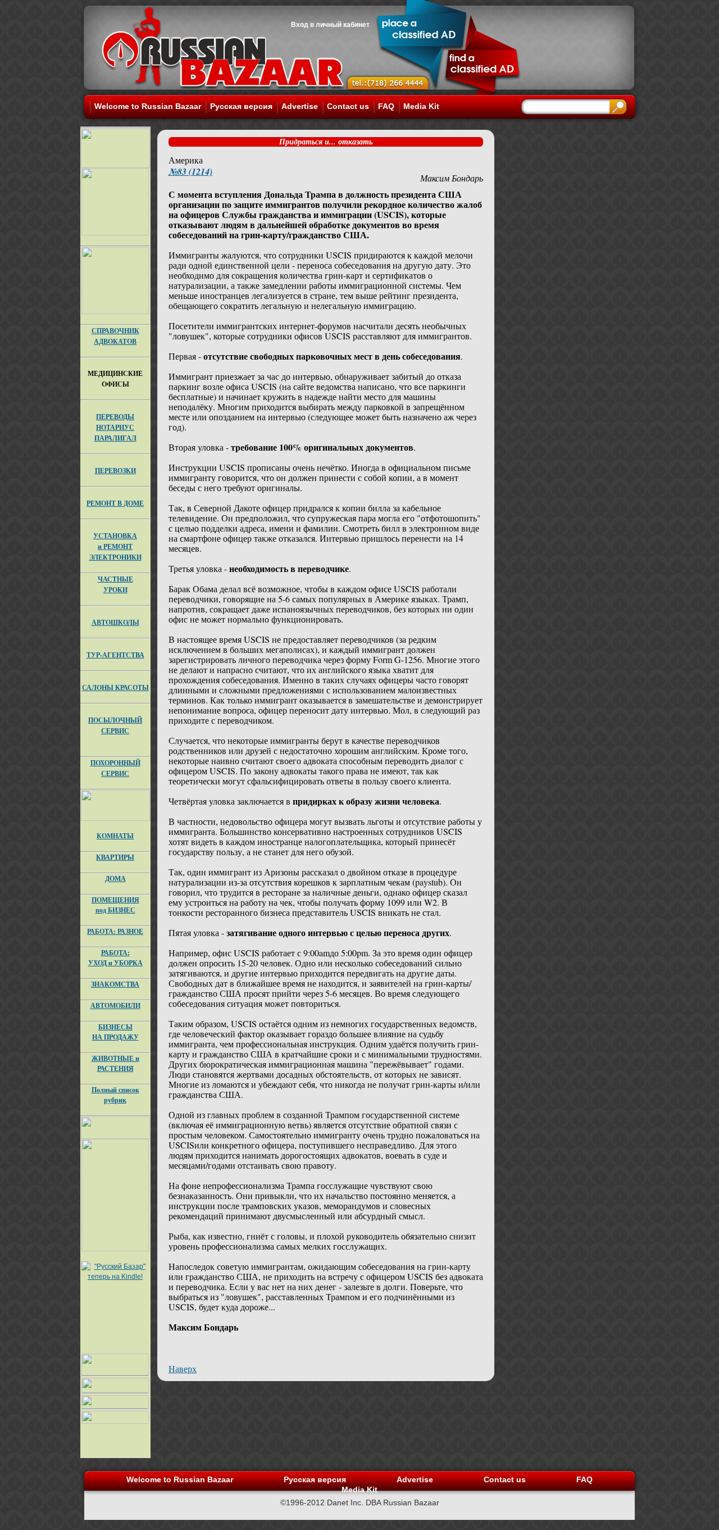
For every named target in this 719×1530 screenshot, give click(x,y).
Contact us (348, 106)
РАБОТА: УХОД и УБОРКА (115, 958)
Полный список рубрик (115, 1095)
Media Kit (421, 106)
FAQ (386, 106)
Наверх (183, 1368)
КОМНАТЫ (115, 836)
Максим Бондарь (451, 178)
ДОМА (115, 878)
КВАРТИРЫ (115, 857)
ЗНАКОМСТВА (115, 984)
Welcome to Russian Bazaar (147, 106)
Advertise (299, 106)
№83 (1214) (190, 171)
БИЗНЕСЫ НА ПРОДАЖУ (115, 1032)
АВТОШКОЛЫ (115, 622)
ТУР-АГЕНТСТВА (115, 655)
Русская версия (241, 106)
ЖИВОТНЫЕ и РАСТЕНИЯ (115, 1063)
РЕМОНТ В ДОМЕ (115, 503)
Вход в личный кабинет (330, 25)
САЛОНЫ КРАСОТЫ (115, 687)
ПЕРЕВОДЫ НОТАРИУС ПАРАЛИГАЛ (115, 427)
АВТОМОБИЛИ (115, 1005)
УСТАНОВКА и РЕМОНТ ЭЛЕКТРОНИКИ (115, 546)
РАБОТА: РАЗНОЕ (115, 931)
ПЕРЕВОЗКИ (115, 470)
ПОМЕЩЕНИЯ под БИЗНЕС (115, 905)
